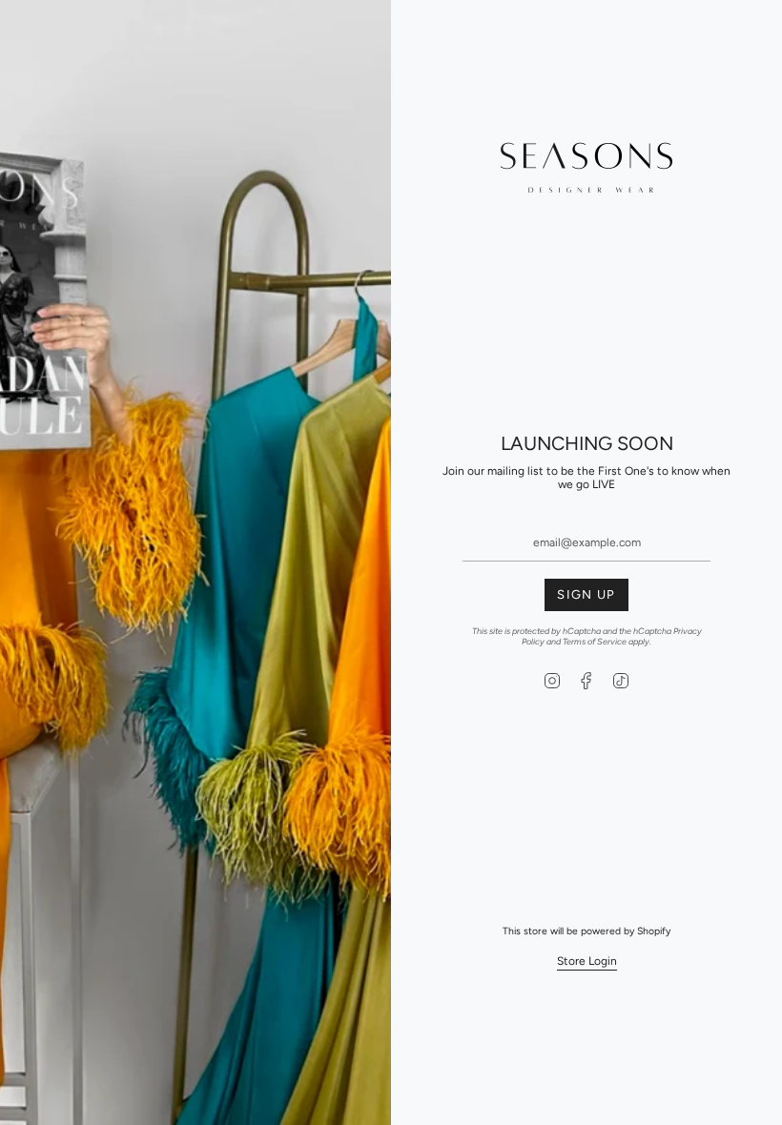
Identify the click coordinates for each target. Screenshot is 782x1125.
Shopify (653, 931)
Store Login (587, 961)
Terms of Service (595, 641)
